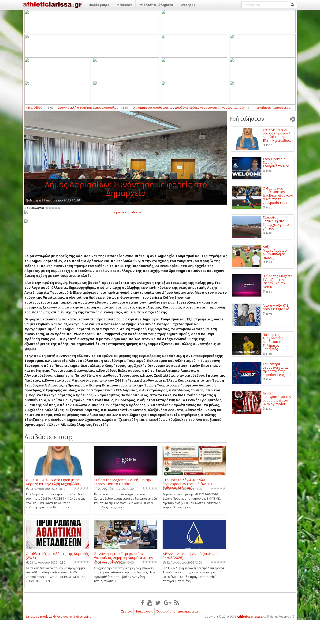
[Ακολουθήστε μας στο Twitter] (158, 602)
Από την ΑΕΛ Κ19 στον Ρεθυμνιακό (276, 307)
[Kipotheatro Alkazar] (125, 212)
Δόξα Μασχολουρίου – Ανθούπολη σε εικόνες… (276, 252)
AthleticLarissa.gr (250, 617)
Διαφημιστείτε (188, 611)
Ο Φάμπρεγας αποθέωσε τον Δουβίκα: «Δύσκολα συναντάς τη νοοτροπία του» (169, 107)
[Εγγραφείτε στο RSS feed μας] (176, 602)
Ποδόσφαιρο (99, 5)
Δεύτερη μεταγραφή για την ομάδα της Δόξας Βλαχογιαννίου (277, 398)
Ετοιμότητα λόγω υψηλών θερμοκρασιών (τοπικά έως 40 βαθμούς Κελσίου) (187, 481)
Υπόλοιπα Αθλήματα (156, 5)
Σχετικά (126, 611)
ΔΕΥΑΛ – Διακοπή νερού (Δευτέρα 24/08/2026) (190, 555)
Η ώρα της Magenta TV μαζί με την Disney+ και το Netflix (122, 481)
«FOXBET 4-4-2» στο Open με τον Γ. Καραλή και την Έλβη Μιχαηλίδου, (55, 481)
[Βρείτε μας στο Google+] (167, 602)
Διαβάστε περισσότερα (273, 107)
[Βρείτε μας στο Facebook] (142, 602)
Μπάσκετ (124, 5)
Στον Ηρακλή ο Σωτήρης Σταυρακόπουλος (68, 107)
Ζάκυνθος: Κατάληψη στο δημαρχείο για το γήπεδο (276, 223)
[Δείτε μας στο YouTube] (149, 602)
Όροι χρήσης (165, 611)
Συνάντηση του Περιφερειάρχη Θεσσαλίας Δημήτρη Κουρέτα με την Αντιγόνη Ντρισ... (123, 555)
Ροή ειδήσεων (247, 118)
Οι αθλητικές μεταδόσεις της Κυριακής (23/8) (57, 555)
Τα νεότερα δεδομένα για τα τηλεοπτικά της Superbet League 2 (277, 369)
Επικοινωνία (144, 611)
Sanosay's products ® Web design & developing (58, 617)
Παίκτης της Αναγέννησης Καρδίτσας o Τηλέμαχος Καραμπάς (273, 342)
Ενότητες (187, 5)
